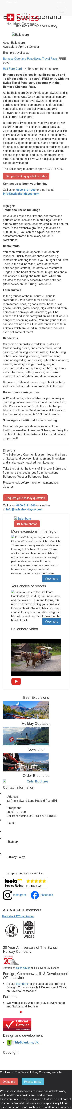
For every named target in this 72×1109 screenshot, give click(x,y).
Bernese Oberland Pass (18, 58)
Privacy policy (32, 1082)
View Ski (11, 2)
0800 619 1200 (26, 505)
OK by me (9, 1082)
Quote (61, 2)
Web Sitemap (15, 845)
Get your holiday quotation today (26, 176)
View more (51, 579)
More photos (28, 524)
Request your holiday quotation (25, 498)
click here (22, 984)
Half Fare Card (12, 69)
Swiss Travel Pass (45, 58)
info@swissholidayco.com (24, 509)
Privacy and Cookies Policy (24, 861)
